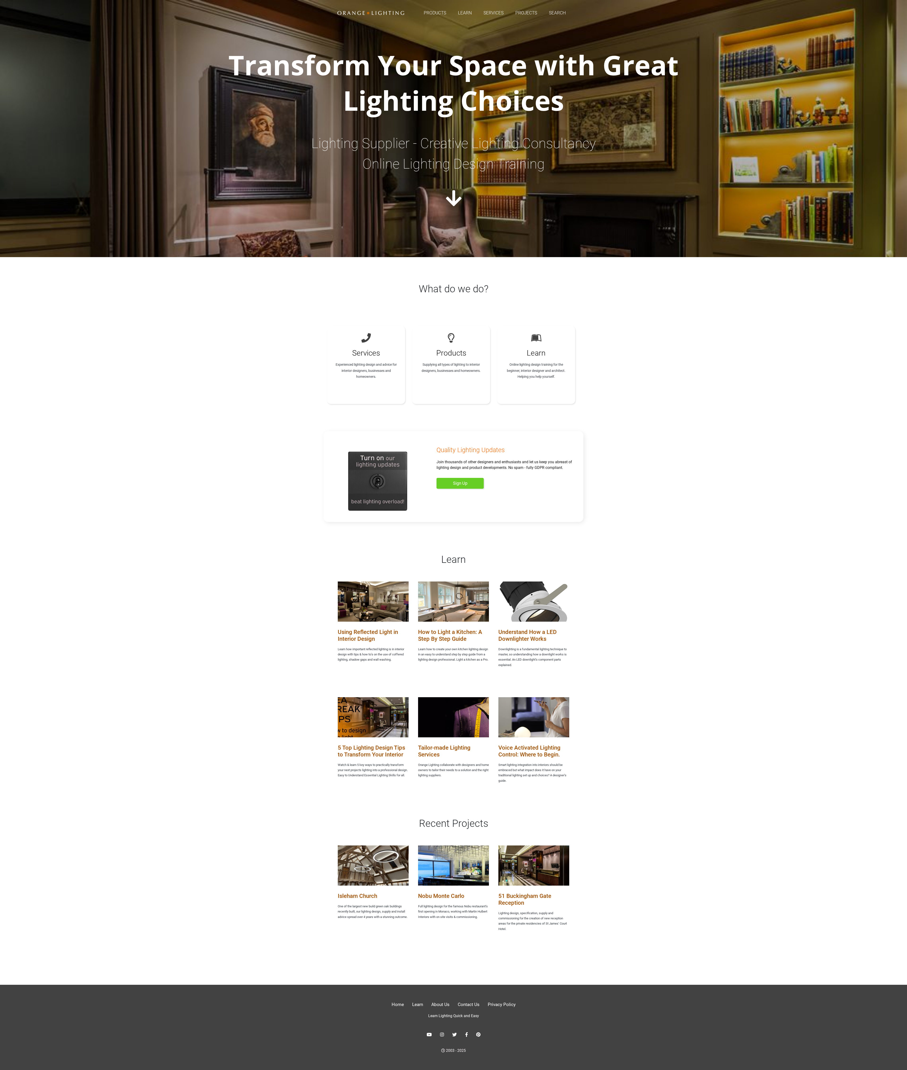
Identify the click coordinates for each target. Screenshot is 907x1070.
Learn (465, 13)
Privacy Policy (502, 1004)
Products (435, 13)
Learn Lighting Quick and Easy (453, 1016)
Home (398, 1004)
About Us (440, 1004)
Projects (526, 13)
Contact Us (468, 1004)
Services (493, 13)
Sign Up (460, 483)
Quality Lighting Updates (470, 450)
